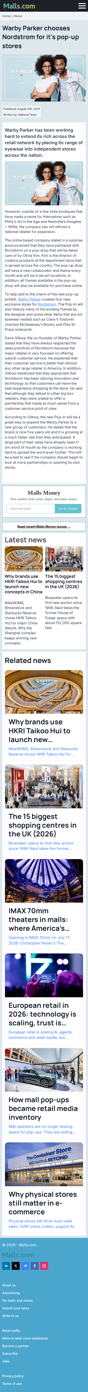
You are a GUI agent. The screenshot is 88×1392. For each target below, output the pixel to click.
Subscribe (10, 1353)
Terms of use (12, 1383)
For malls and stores (17, 1300)
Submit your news (15, 1308)
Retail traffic (11, 1330)
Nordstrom (47, 304)
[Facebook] (35, 1266)
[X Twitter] (16, 1266)
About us (9, 1285)
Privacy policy (13, 1376)
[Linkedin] (6, 1266)
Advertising (11, 1293)
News (18, 16)
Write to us (10, 1316)
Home (6, 16)
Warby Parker (29, 299)
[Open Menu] (82, 5)
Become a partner (15, 1346)
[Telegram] (25, 1266)
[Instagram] (44, 1266)
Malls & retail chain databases (25, 1338)
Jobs (6, 1361)
